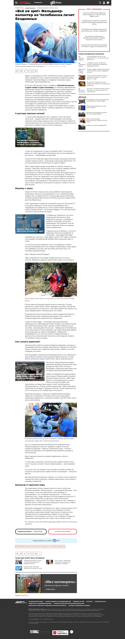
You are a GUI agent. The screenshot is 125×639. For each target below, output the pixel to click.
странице (72, 522)
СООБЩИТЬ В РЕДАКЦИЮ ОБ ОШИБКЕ (79, 605)
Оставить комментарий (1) (63, 531)
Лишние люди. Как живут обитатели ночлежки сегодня (33, 567)
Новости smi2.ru (21, 595)
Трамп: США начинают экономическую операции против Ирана (96, 120)
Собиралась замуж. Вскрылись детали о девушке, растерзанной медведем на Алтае (97, 64)
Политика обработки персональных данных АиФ (69, 603)
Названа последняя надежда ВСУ (96, 125)
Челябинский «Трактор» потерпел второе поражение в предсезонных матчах (94, 22)
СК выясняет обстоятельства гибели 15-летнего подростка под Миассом (94, 45)
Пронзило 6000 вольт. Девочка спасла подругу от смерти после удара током (94, 14)
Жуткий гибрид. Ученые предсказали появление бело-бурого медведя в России (98, 71)
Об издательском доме (36, 601)
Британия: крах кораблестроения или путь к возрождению (96, 113)
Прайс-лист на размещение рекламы (40, 603)
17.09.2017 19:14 (19, 8)
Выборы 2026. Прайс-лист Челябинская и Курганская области (47, 605)
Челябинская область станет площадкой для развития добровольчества (32, 562)
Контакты (89, 601)
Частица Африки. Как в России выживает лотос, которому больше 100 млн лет (97, 58)
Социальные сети (100, 601)
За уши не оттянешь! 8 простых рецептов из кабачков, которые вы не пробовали (98, 83)
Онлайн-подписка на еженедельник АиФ (58, 601)
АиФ (64, 66)
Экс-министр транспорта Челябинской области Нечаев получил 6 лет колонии (94, 38)
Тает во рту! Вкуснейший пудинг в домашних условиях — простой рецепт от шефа (97, 77)
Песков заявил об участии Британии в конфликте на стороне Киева (97, 100)
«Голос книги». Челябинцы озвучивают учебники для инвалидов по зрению (62, 562)
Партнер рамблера (45, 631)
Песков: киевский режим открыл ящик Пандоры (96, 106)
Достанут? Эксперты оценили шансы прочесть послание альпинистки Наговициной (98, 90)
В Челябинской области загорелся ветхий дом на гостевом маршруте (94, 30)
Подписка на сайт (78, 601)
